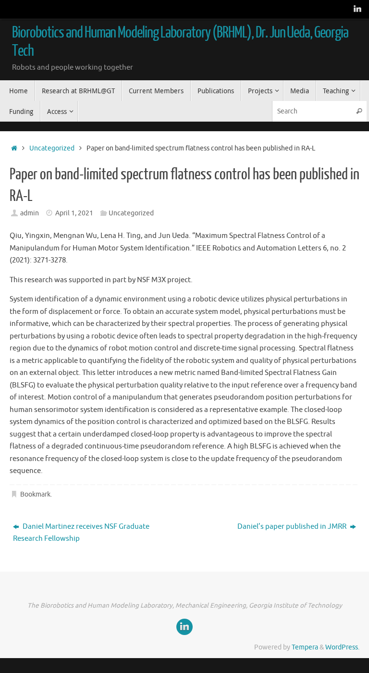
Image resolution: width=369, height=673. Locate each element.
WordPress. (342, 647)
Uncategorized (51, 148)
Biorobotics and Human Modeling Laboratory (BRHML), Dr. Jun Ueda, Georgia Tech (180, 42)
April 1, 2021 (74, 213)
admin (29, 213)
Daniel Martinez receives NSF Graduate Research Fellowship (81, 533)
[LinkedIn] (357, 9)
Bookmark (35, 494)
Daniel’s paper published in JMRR (292, 526)
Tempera (305, 647)
